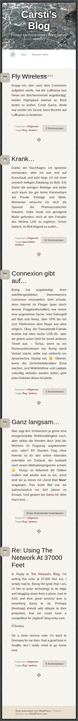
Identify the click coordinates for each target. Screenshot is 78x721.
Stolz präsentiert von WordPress (33, 711)
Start (24, 54)
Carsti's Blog (39, 20)
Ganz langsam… (35, 421)
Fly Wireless (29, 76)
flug (25, 130)
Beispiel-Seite (40, 54)
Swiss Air (52, 494)
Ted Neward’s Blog (45, 574)
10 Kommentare (53, 240)
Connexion (19, 299)
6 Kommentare (54, 663)
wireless (32, 130)
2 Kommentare (54, 128)
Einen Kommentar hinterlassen (45, 513)
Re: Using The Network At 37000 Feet (37, 558)
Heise (16, 95)
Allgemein (33, 126)
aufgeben (18, 90)
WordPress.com (38, 713)
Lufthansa (53, 90)
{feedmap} (18, 608)
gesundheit (29, 242)
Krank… (23, 158)
